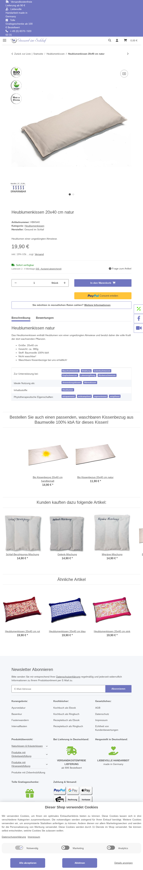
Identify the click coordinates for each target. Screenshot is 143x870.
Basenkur (17, 714)
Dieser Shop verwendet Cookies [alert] (71, 807)
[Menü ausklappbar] (4, 39)
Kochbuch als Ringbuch (66, 714)
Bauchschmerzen (70, 371)
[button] (110, 40)
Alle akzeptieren (27, 863)
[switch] (19, 848)
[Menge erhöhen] (65, 283)
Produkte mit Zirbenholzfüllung (28, 772)
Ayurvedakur (18, 707)
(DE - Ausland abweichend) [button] (49, 269)
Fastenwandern (20, 720)
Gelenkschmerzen (102, 371)
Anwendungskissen (71, 382)
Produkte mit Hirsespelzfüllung (21, 764)
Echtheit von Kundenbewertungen (106, 728)
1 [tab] (70, 194)
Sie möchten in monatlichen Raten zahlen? (71, 305)
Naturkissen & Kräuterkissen (27, 746)
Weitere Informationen (97, 305)
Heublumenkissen (34, 225)
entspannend (68, 396)
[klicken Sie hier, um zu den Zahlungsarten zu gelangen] (71, 801)
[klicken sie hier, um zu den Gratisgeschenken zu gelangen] (29, 793)
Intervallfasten (19, 726)
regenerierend (100, 396)
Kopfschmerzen (69, 375)
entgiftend (115, 396)
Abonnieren (118, 688)
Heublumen (67, 390)
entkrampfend (84, 396)
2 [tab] (73, 194)
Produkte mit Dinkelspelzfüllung (21, 754)
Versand (39, 254)
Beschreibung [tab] (21, 317)
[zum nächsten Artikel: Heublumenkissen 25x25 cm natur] (127, 54)
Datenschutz (102, 714)
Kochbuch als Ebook (64, 707)
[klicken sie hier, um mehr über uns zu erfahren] (113, 751)
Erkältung (86, 371)
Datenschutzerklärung (68, 676)
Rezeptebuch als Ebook (66, 720)
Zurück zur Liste (22, 54)
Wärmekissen (90, 382)
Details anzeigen (123, 862)
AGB (97, 707)
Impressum (101, 720)
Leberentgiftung (87, 375)
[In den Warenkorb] (14, 65)
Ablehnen (80, 863)
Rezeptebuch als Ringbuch (68, 726)
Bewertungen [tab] (45, 317)
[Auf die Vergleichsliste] (124, 73)
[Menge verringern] (16, 283)
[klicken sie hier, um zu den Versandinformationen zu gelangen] (71, 751)
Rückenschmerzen (107, 375)
